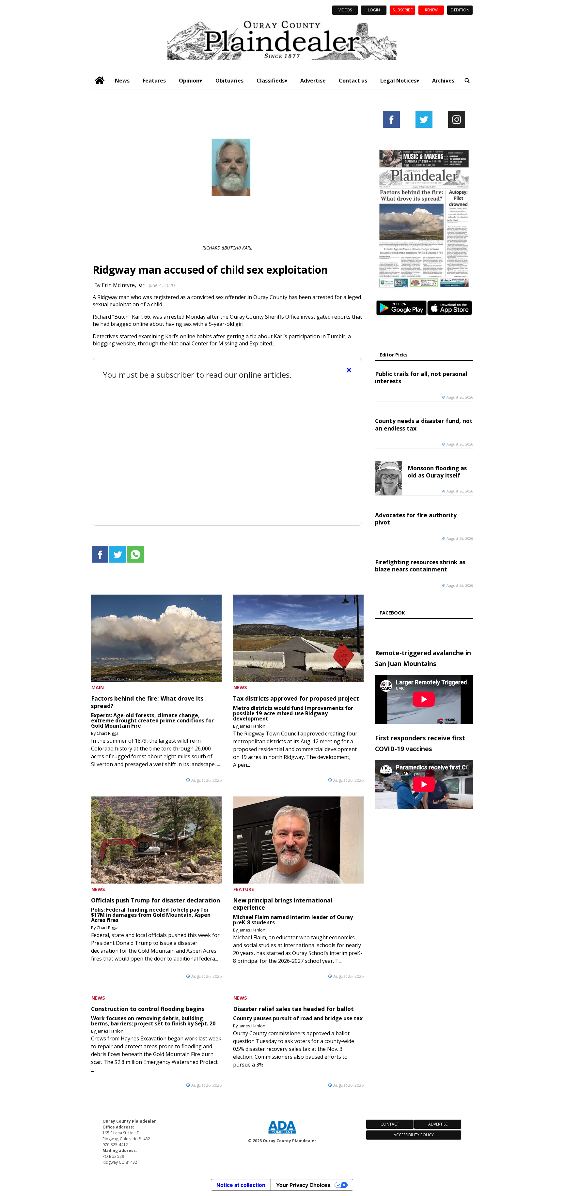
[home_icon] (99, 80)
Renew (431, 10)
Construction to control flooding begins (147, 1009)
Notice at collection (240, 1185)
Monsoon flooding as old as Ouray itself (437, 471)
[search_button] (467, 80)
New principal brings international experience (282, 903)
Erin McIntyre (118, 284)
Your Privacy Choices (303, 1185)
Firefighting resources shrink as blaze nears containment (420, 565)
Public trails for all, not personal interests (421, 377)
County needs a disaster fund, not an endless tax (424, 424)
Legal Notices (398, 80)
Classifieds (271, 80)
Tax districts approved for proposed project (296, 698)
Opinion (189, 80)
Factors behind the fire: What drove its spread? (147, 701)
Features (154, 80)
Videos (345, 10)
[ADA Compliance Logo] (282, 1134)
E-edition (460, 10)
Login (374, 10)
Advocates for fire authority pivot (416, 518)
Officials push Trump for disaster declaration (155, 900)
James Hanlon (252, 726)
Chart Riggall (108, 733)
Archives (443, 80)
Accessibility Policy (414, 1135)
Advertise (313, 80)
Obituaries (229, 80)
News (122, 80)
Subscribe (403, 10)
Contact (390, 1124)
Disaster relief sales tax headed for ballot (293, 1009)
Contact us (353, 80)
